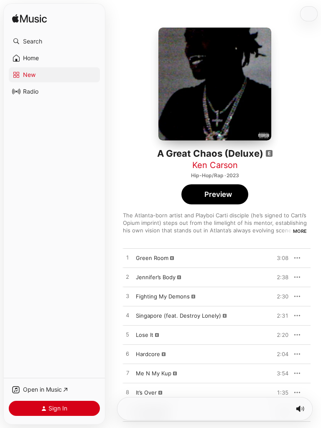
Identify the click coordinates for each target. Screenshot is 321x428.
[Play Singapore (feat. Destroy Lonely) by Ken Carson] (127, 315)
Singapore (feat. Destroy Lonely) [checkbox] (178, 315)
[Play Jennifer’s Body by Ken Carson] (127, 277)
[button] (54, 41)
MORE (300, 231)
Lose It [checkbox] (144, 334)
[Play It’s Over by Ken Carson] (127, 392)
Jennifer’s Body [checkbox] (156, 277)
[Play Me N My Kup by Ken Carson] (127, 373)
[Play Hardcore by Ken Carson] (127, 354)
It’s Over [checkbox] (146, 392)
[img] (29, 19)
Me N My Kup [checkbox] (153, 373)
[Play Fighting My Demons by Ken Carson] (127, 296)
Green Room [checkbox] (152, 258)
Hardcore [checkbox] (148, 354)
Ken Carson (215, 165)
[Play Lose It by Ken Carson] (127, 335)
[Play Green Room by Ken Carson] (127, 258)
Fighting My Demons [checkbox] (163, 296)
